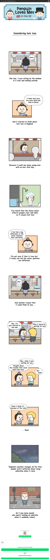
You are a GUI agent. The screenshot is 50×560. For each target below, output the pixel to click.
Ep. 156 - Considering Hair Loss (9, 1)
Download (25, 549)
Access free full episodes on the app (25, 536)
